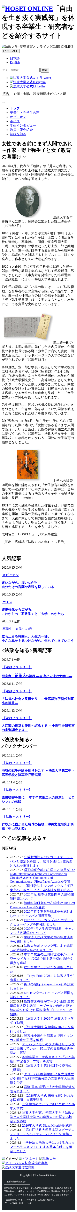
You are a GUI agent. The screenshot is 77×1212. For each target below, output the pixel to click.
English (15, 62)
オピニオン (18, 117)
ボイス (15, 121)
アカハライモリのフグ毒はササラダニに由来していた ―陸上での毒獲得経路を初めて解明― (42, 1048)
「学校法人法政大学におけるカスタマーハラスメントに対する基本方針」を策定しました (42, 1147)
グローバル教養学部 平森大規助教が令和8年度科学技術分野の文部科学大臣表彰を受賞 (42, 1078)
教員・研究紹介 (21, 129)
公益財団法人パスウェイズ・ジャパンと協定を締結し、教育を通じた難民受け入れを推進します (41, 861)
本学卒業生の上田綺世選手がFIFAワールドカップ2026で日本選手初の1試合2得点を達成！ (42, 959)
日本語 (15, 58)
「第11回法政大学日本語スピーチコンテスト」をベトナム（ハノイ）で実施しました (42, 1134)
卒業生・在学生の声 (24, 112)
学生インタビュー (23, 125)
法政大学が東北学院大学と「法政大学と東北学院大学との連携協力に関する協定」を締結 (42, 1117)
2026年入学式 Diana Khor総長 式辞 (47, 1125)
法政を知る (18, 134)
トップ (15, 108)
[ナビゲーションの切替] (3, 102)
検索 (44, 70)
